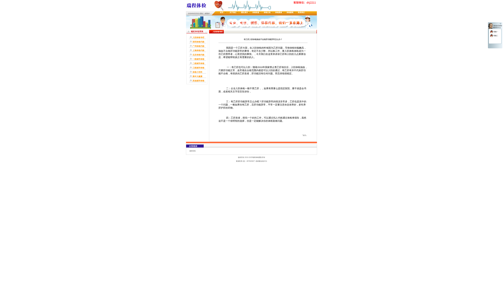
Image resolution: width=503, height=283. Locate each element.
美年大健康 (197, 76)
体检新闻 (290, 12)
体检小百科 (197, 72)
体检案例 (278, 12)
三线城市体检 (198, 68)
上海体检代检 (198, 50)
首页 (221, 12)
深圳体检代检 (198, 42)
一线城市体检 (198, 59)
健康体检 (192, 151)
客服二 (495, 36)
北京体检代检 (198, 55)
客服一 (495, 32)
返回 (304, 135)
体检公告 (267, 12)
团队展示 (244, 12)
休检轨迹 (255, 12)
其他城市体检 (198, 81)
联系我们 (301, 12)
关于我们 (233, 12)
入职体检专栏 (198, 37)
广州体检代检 (198, 46)
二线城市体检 (198, 63)
